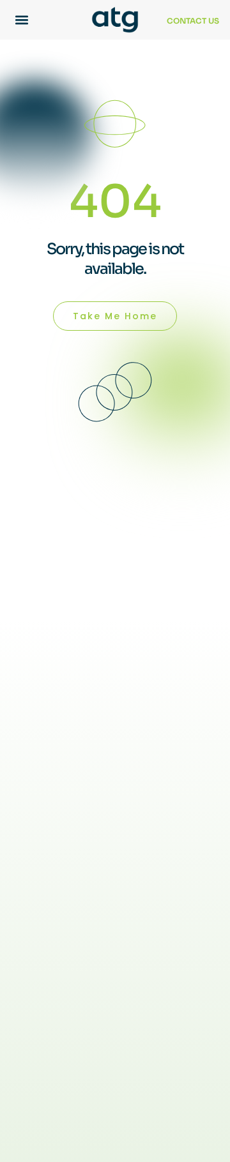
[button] (21, 20)
